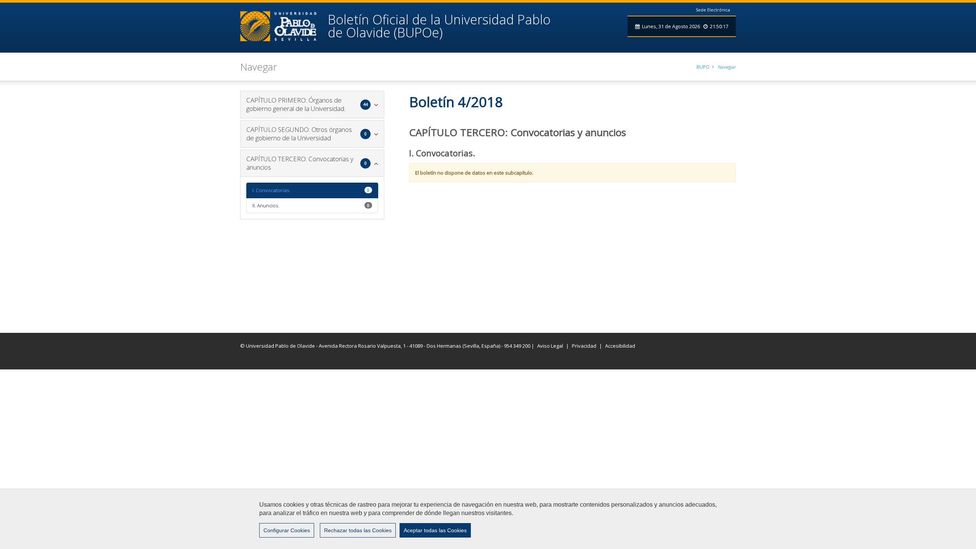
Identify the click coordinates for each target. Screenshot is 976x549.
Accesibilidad (620, 345)
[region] (488, 519)
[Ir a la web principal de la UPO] (284, 26)
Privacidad (584, 345)
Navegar (727, 67)
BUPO (703, 67)
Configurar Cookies (286, 530)
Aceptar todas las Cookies (435, 530)
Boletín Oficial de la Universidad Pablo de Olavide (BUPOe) (439, 26)
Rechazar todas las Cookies (358, 530)
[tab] (312, 104)
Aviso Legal (550, 345)
